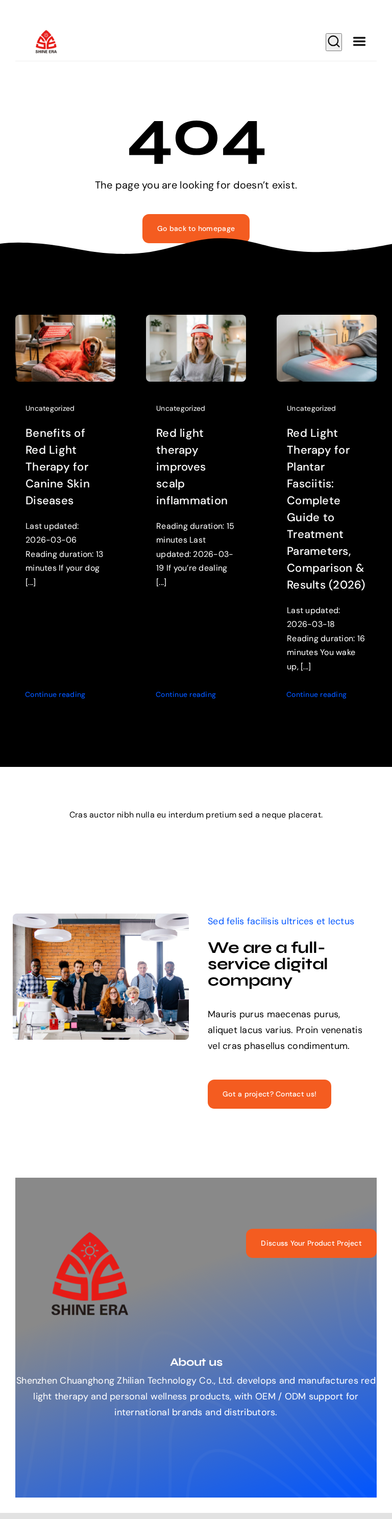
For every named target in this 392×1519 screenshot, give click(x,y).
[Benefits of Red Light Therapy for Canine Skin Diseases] (65, 322)
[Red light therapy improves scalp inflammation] (196, 322)
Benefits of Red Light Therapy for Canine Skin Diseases (58, 467)
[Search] (334, 42)
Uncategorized (50, 408)
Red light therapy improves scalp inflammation (192, 467)
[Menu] (359, 42)
